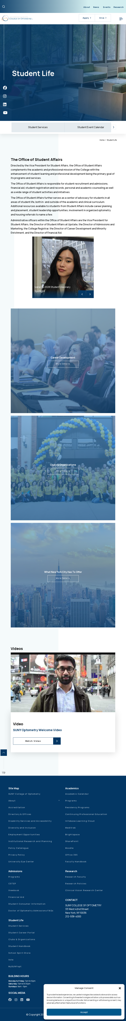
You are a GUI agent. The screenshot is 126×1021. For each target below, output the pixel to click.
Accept (84, 1012)
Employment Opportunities (24, 834)
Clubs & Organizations (21, 939)
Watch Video (33, 741)
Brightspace (72, 834)
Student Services (38, 127)
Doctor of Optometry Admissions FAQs (30, 910)
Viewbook (13, 890)
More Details (63, 363)
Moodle (69, 848)
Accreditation (16, 807)
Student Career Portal (21, 932)
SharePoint (72, 841)
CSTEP (12, 883)
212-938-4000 (73, 916)
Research (119, 7)
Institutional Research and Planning (30, 841)
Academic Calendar (77, 794)
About (86, 7)
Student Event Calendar (90, 127)
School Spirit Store (19, 953)
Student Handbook (19, 946)
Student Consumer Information (27, 904)
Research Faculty (75, 877)
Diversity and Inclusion (22, 827)
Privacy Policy (16, 855)
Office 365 (71, 855)
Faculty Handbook (76, 861)
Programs (71, 800)
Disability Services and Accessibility (30, 821)
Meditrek (70, 827)
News (96, 7)
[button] (119, 988)
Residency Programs (77, 807)
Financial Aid (16, 897)
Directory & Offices (19, 814)
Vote (11, 959)
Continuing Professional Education (86, 814)
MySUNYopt (15, 966)
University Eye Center (21, 861)
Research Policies (75, 883)
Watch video (68, 708)
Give (101, 17)
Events (106, 7)
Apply (86, 17)
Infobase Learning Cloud (80, 821)
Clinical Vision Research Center (84, 890)
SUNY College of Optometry (24, 794)
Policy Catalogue (18, 848)
